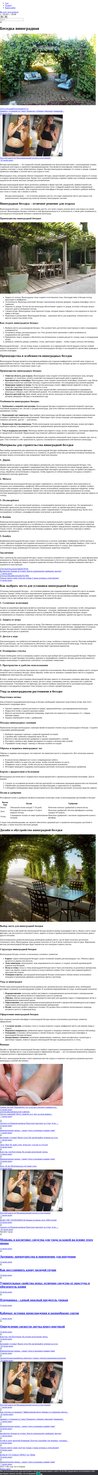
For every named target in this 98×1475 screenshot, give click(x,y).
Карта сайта (10, 8)
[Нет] (41, 1474)
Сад (6, 3)
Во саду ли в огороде (9, 12)
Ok (38, 1474)
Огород (8, 5)
